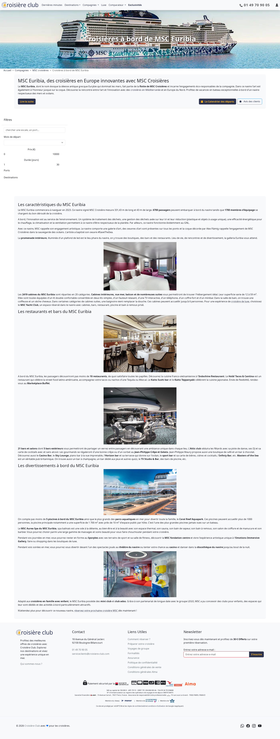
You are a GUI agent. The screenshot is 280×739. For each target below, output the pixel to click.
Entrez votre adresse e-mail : (199, 649)
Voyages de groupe (138, 648)
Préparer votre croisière (141, 643)
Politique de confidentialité (142, 662)
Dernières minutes (52, 5)
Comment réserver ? (139, 639)
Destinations (72, 5)
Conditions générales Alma (142, 671)
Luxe (103, 5)
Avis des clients (251, 101)
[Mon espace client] (277, 5)
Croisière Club (32, 725)
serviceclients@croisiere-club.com (90, 653)
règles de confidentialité (136, 706)
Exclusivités (135, 5)
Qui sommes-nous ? (31, 663)
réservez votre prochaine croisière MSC (96, 610)
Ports (7, 170)
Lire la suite (27, 101)
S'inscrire (256, 654)
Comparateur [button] (116, 5)
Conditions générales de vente (144, 667)
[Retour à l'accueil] (34, 632)
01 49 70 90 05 (80, 649)
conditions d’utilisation (156, 706)
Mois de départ (12, 136)
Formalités (133, 653)
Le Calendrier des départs (219, 101)
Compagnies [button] (90, 5)
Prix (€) (31, 149)
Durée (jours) (31, 160)
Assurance (133, 657)
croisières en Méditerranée (146, 89)
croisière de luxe (240, 301)
